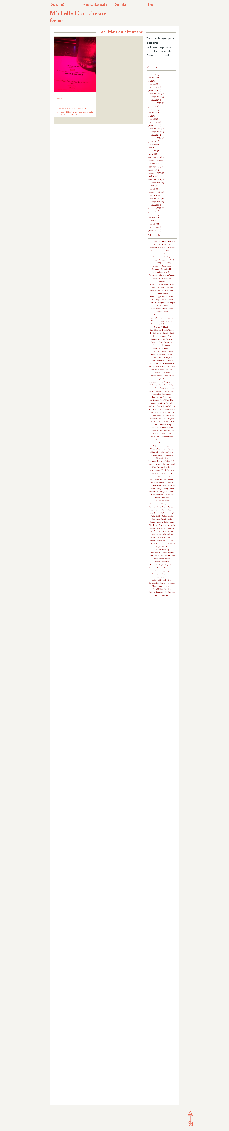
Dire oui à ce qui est (159, 336)
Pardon (152, 488)
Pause (172, 488)
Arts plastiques (157, 272)
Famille (153, 360)
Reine (158, 513)
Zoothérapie (159, 577)
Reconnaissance (167, 510)
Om (151, 482)
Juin (154, 409)
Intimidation (166, 394)
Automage (168, 278)
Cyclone (157, 327)
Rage (152, 510)
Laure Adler (169, 415)
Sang (164, 531)
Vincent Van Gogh (156, 565)
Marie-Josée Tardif (161, 440)
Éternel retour (160, 595)
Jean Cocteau (154, 400)
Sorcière (170, 537)
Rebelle (157, 510)
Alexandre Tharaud (157, 251)
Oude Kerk (170, 482)
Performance (153, 491)
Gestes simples (157, 379)
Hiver (151, 391)
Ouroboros (157, 485)
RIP (171, 504)
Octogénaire (154, 479)
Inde (172, 391)
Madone (153, 430)
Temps (157, 546)
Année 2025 (157, 263)
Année (172, 260)
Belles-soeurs (154, 287)
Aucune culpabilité (155, 275)
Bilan (172, 287)
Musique (167, 461)
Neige (154, 467)
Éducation (171, 583)
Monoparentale (156, 455)
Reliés (158, 516)
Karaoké (160, 409)
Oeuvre (163, 479)
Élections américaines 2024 (161, 586)
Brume (171, 296)
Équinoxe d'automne (156, 592)
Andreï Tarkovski (159, 257)
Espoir (170, 354)
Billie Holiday (155, 290)
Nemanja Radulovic (164, 467)
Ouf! (150, 485)
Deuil (172, 333)
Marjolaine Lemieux (162, 443)
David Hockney (155, 333)
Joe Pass (152, 406)
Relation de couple (167, 513)
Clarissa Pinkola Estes (159, 309)
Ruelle (173, 525)
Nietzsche (170, 470)
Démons (156, 345)
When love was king (162, 571)
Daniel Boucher (155, 330)
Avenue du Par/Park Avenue (159, 284)
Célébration (165, 327)
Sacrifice (153, 531)
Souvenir (152, 540)
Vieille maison (159, 558)
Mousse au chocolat (155, 461)
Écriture (163, 583)
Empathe (167, 348)
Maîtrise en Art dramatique (161, 446)
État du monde (170, 592)
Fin (150, 366)
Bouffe (165, 293)
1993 (164, 244)
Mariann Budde (167, 437)
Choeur (165, 305)
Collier (165, 312)
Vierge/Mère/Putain (162, 562)
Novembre (165, 473)
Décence (154, 342)
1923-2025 (157, 244)
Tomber (171, 552)
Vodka (157, 568)
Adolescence (170, 248)
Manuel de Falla (165, 433)
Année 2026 (166, 263)
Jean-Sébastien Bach (158, 403)
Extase (154, 357)
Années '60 (156, 266)
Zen (170, 574)
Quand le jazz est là (156, 504)
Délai (160, 342)
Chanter (158, 305)
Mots (166, 458)
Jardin (165, 397)
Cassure (163, 299)
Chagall (170, 299)
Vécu (173, 568)
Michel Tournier (167, 449)
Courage (161, 321)
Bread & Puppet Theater (158, 296)
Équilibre (167, 589)
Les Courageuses (169, 418)
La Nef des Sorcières (167, 412)
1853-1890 (153, 241)
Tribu (151, 555)
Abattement (152, 248)
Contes (170, 318)
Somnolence (162, 537)
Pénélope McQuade (162, 501)
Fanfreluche (161, 360)
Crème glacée (155, 324)
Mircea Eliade (155, 452)
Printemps (160, 494)
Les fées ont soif (168, 421)
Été (167, 595)
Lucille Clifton (156, 427)
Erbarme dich (161, 354)
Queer (167, 504)
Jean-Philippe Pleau (167, 400)
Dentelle (165, 333)
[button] (162, 4)
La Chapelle (154, 412)
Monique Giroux (167, 452)
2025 (169, 244)
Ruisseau (152, 528)
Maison (155, 433)
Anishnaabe (153, 260)
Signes (153, 534)
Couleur (154, 321)
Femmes (159, 363)
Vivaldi (151, 568)
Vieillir (167, 558)
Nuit (154, 476)
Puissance (165, 498)
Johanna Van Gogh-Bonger (165, 406)
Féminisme (166, 373)
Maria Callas (155, 437)
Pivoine (171, 491)
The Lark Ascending (162, 549)
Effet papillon (165, 345)
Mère (173, 461)
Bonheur (159, 293)
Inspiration (157, 394)
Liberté (155, 424)
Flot (173, 366)
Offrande (170, 479)
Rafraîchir (171, 507)
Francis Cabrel (163, 369)
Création (164, 324)
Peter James (164, 491)
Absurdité (161, 248)
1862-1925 (171, 241)
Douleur (169, 339)
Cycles (171, 324)
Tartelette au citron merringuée (164, 543)
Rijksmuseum (169, 522)
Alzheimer (169, 251)
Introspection (157, 397)
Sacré (159, 531)
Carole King (155, 299)
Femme (152, 363)
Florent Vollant (165, 366)
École (169, 580)
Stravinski (170, 540)
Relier (153, 516)
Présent (157, 498)
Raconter (152, 507)
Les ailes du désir (156, 421)
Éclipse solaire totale (159, 580)
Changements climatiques (166, 302)
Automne (161, 281)
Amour (160, 254)
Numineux (161, 476)
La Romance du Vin (157, 415)
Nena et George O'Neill (158, 470)
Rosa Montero (164, 525)
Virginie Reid (169, 565)
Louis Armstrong (165, 424)
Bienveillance (164, 287)
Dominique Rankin (158, 339)
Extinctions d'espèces (164, 357)
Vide (173, 555)
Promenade (169, 494)
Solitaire (170, 534)
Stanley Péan (161, 540)
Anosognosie (166, 266)
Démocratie (168, 342)
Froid (171, 369)
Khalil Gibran (170, 409)
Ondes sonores (159, 482)
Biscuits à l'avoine (167, 290)
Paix (164, 485)
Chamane (152, 302)
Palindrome (171, 485)
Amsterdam (168, 254)
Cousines (169, 321)
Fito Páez (156, 366)
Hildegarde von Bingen (167, 388)
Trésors (156, 555)
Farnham (170, 360)
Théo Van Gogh (155, 552)
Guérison (159, 385)
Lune (171, 427)
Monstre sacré (168, 455)
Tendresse (164, 546)
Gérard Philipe (168, 385)
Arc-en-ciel (155, 269)
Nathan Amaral (169, 464)
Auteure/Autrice (169, 275)
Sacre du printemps (168, 528)
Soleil (164, 534)
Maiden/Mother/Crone (165, 430)
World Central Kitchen (160, 574)
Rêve (158, 528)
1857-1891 (162, 241)
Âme (166, 577)
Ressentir (160, 522)
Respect (152, 522)
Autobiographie (157, 278)
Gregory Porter (169, 382)
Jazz (170, 397)
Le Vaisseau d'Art (155, 418)
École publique (154, 583)
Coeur (170, 309)
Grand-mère (167, 379)
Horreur (167, 391)
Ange (169, 257)
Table (150, 543)
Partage (159, 488)
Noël (172, 473)
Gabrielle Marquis (156, 376)
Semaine (170, 531)
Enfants (170, 351)
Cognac (159, 312)
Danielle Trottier (168, 330)
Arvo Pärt (167, 272)
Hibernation (153, 388)
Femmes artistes (168, 363)
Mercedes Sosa (155, 449)
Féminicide (157, 373)
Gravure (160, 382)
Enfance (163, 351)
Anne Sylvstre (164, 260)
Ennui (153, 354)
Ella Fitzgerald (158, 348)
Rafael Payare (161, 507)
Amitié (153, 254)
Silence (158, 534)
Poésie (153, 494)
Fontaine (153, 369)
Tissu (165, 552)
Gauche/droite (169, 376)
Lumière (165, 427)
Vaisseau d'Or (165, 555)
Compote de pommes (161, 315)
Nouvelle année (155, 473)
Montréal (159, 458)
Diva (169, 336)
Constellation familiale (158, 318)
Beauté (172, 284)
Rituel (155, 525)
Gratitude (152, 382)
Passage (165, 488)
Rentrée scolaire (166, 519)
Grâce (152, 385)
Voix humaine (165, 568)
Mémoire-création (155, 464)
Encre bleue (155, 351)
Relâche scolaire (167, 516)
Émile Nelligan (158, 589)
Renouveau (156, 519)
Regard (152, 513)
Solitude (153, 537)
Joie (150, 409)
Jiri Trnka (169, 403)
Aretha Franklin (166, 269)
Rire (150, 525)
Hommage (158, 391)
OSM (169, 476)
